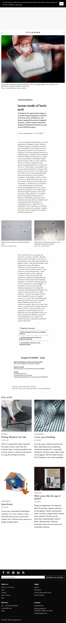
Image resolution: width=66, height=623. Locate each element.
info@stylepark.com (40, 613)
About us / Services (7, 587)
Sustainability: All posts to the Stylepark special (29, 343)
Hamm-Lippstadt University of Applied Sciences (32, 333)
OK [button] (61, 3)
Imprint (36, 587)
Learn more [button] (18, 4)
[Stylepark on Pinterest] (13, 572)
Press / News (5, 595)
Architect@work (6, 608)
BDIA (3, 611)
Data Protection (39, 595)
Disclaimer (37, 590)
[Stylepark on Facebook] (3, 572)
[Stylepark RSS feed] (23, 572)
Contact (3, 592)
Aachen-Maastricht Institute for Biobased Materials (30, 338)
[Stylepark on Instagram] (8, 572)
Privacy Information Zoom (42, 592)
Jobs (2, 598)
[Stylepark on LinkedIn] (18, 572)
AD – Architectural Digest (9, 606)
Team (3, 590)
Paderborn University (28, 328)
